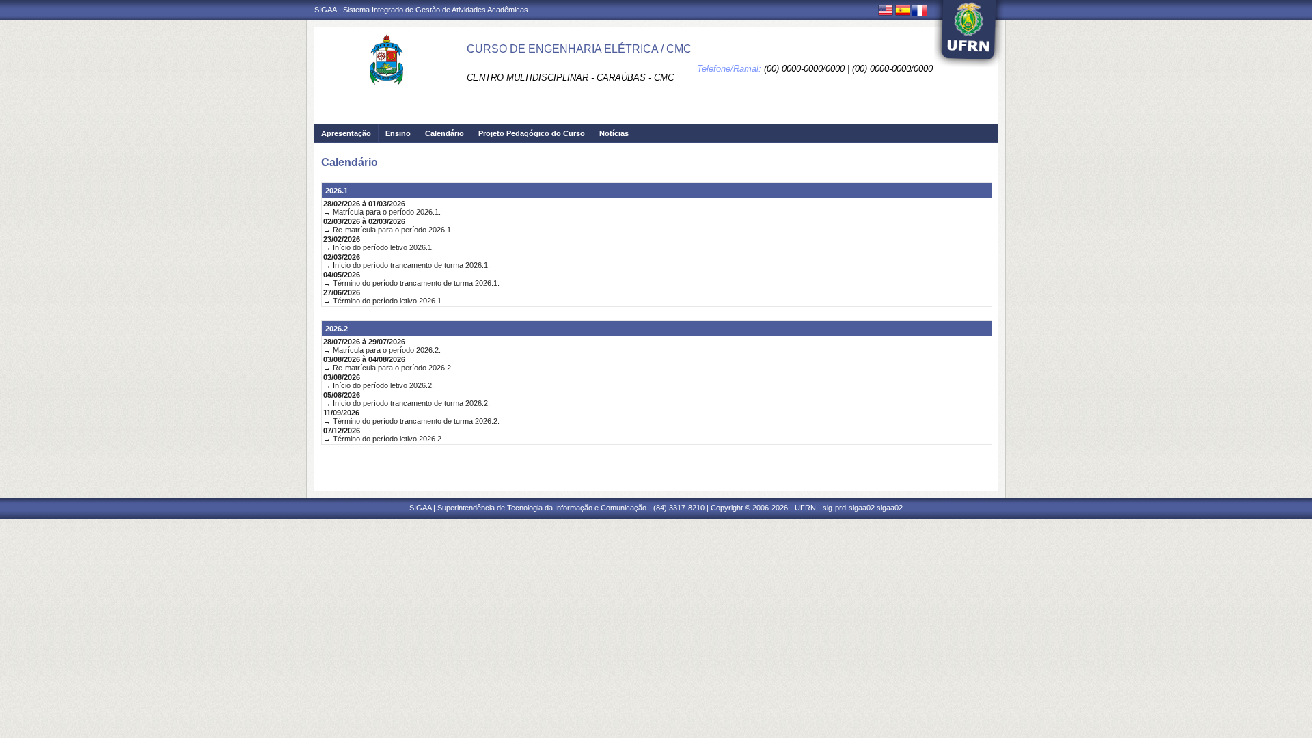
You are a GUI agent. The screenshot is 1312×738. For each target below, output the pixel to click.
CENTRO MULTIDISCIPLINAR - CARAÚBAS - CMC (570, 77)
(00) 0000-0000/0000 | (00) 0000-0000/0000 (848, 69)
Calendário (444, 133)
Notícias (614, 133)
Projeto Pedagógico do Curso (531, 133)
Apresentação (346, 133)
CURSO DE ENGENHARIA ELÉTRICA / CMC (579, 49)
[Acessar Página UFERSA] (969, 33)
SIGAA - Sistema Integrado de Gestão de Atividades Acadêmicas (421, 9)
